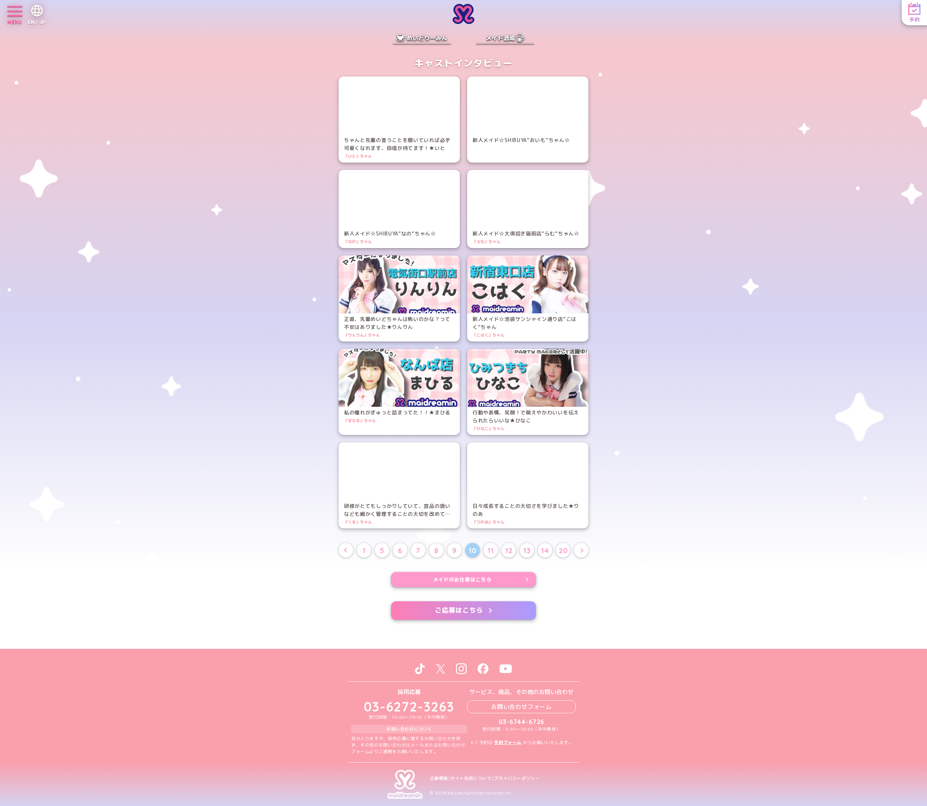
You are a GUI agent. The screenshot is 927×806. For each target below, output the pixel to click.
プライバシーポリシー (517, 778)
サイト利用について (470, 778)
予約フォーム (507, 742)
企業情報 (439, 778)
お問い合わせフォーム (521, 707)
